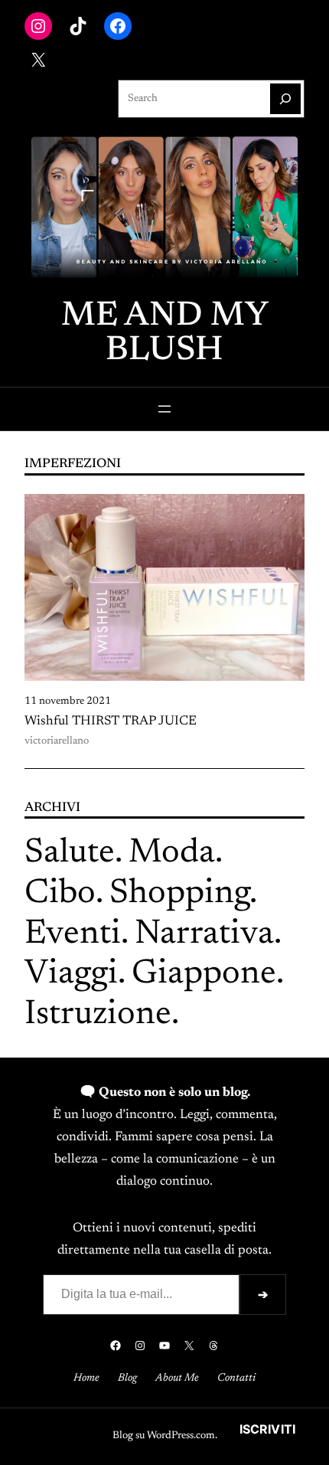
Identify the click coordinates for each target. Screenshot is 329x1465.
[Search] (285, 98)
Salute (69, 853)
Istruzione (97, 1015)
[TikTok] (78, 26)
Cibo (60, 894)
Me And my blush (165, 333)
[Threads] (213, 1345)
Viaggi (71, 974)
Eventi (72, 934)
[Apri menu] (164, 409)
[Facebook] (118, 26)
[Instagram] (38, 26)
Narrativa (204, 934)
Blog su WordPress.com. (164, 1436)
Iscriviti (267, 1429)
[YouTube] (164, 1345)
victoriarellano (56, 741)
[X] (38, 60)
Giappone (204, 974)
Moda (172, 853)
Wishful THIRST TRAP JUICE (110, 721)
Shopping (179, 894)
